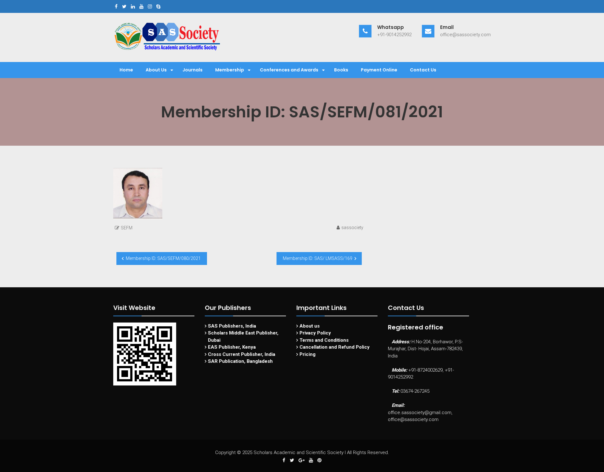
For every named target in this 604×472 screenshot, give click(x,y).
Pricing (307, 354)
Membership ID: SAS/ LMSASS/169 (317, 258)
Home (126, 70)
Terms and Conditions (324, 340)
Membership (229, 70)
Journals (192, 70)
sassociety (352, 227)
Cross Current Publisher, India (241, 354)
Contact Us (423, 70)
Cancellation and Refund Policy (334, 347)
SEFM (126, 227)
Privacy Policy (315, 333)
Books (341, 70)
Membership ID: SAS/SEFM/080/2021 (163, 258)
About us (309, 326)
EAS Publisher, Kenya (232, 347)
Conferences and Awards (289, 70)
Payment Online (379, 70)
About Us (156, 70)
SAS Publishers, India (232, 326)
